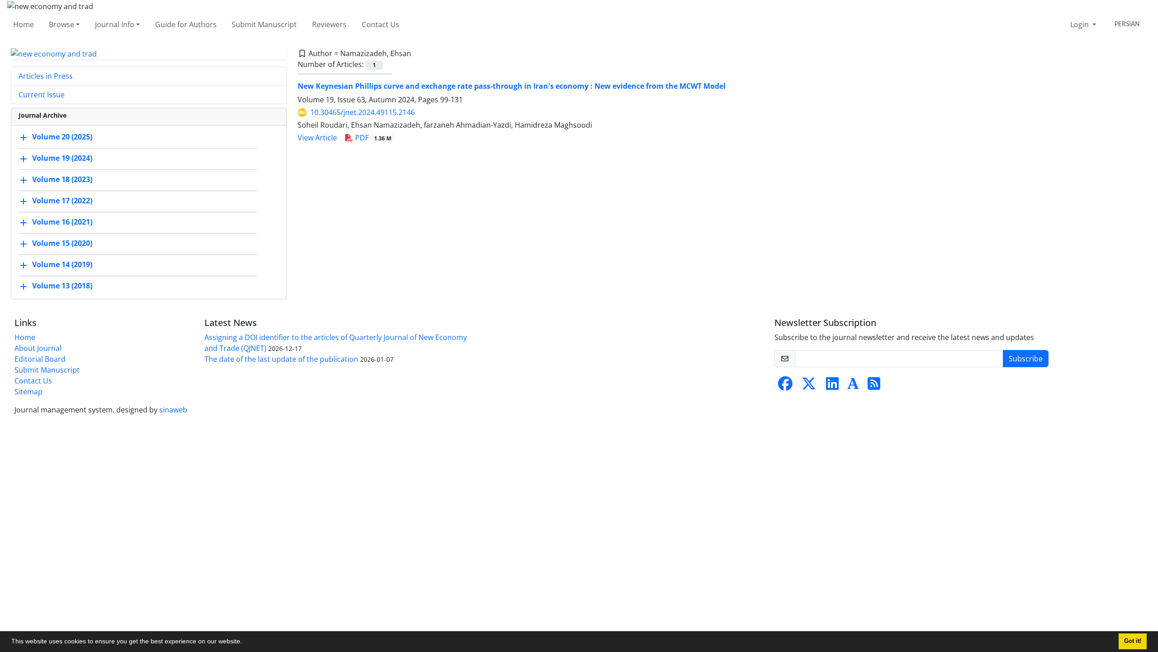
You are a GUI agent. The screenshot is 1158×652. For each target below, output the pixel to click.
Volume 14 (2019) (62, 265)
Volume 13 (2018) (62, 286)
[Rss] (874, 386)
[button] (245, 642)
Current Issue (42, 95)
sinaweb (173, 410)
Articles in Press (46, 76)
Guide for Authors (186, 24)
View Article (317, 138)
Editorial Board (40, 359)
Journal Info (114, 24)
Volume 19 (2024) (62, 158)
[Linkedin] (832, 386)
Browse (61, 24)
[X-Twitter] (809, 386)
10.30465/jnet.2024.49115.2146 (362, 112)
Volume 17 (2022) (62, 201)
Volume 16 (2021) (62, 222)
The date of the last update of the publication (281, 359)
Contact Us (380, 24)
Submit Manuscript (264, 24)
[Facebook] (785, 386)
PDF (372, 138)
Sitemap (28, 392)
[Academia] (853, 386)
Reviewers (329, 24)
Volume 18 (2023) (62, 180)
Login (1080, 24)
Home (23, 24)
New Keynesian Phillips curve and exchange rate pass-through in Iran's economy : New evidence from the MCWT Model (512, 86)
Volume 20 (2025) (62, 137)
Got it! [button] (1132, 641)
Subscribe (1026, 359)
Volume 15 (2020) (62, 244)
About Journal (38, 348)
